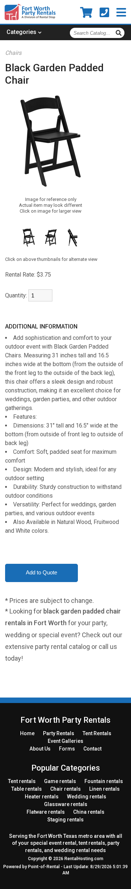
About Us (40, 749)
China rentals (88, 812)
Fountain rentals (103, 781)
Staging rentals (65, 819)
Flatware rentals (46, 812)
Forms (67, 749)
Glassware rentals (65, 804)
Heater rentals (42, 796)
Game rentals (60, 781)
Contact (92, 749)
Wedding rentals (86, 796)
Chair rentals (65, 789)
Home (27, 733)
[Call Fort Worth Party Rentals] (104, 12)
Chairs (13, 52)
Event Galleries (65, 741)
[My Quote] (86, 12)
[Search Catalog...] (119, 33)
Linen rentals (104, 789)
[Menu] (121, 12)
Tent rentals (22, 781)
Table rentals (26, 789)
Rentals (58, 733)
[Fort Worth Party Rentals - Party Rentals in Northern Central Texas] (30, 19)
